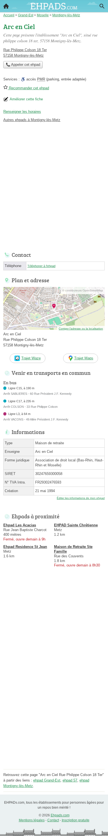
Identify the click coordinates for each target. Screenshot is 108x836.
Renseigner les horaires (22, 111)
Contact (53, 820)
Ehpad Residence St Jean (25, 547)
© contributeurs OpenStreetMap (82, 290)
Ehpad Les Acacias (19, 525)
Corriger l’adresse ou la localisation (81, 328)
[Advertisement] (54, 185)
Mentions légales (32, 820)
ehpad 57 (70, 780)
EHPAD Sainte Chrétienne (76, 525)
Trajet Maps (83, 358)
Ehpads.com (60, 815)
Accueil (6, 6)
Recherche (102, 6)
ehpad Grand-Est (46, 780)
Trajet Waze (31, 358)
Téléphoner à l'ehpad (41, 266)
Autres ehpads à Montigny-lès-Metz (31, 120)
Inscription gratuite (75, 820)
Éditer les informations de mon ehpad (81, 498)
